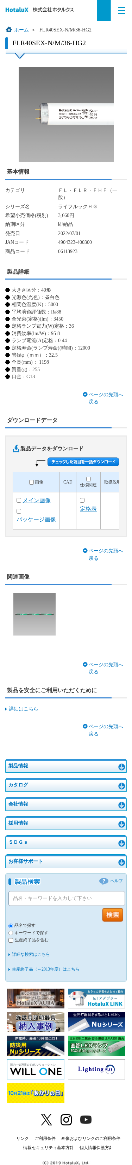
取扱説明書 (114, 482)
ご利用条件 (45, 1138)
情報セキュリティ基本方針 (48, 1147)
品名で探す (25, 925)
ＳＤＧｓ (18, 842)
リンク (22, 1138)
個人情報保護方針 (96, 1147)
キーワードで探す (31, 933)
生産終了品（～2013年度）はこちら (46, 969)
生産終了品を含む (32, 940)
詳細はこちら (23, 709)
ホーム (21, 30)
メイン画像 (37, 500)
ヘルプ (116, 881)
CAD (68, 482)
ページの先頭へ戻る (106, 398)
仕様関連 (88, 485)
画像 (39, 482)
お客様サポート (25, 861)
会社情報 (18, 804)
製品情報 (18, 765)
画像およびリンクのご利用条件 (90, 1138)
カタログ (18, 785)
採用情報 (18, 823)
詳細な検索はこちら (31, 954)
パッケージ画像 (36, 519)
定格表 (88, 509)
